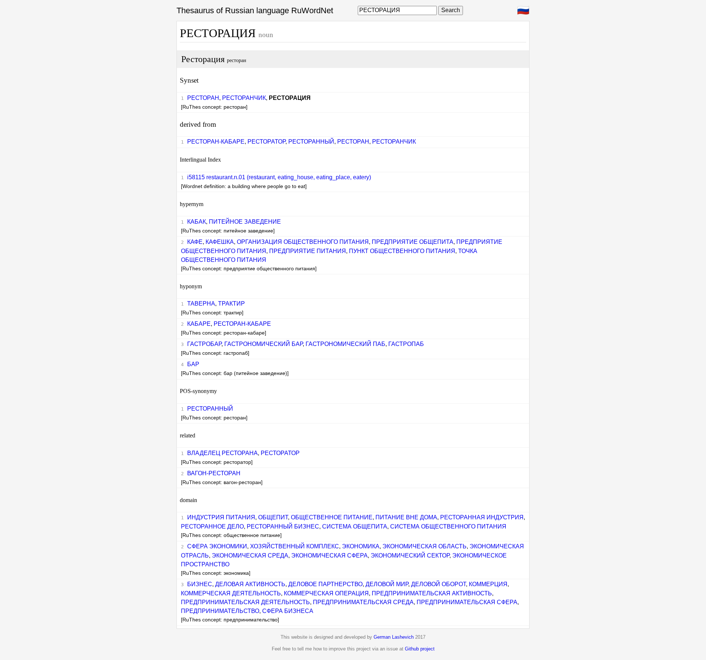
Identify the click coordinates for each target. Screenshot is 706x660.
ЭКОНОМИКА (360, 546)
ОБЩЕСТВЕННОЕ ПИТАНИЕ (331, 517)
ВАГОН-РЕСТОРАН (213, 473)
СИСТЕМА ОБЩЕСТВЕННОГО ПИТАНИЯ (448, 526)
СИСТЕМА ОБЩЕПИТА (354, 526)
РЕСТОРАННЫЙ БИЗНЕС (283, 526)
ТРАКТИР (231, 303)
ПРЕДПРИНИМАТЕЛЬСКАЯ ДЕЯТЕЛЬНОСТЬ (245, 602)
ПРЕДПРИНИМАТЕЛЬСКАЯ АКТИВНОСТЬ (432, 593)
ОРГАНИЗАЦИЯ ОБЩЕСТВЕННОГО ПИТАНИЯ (303, 242)
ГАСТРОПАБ (406, 344)
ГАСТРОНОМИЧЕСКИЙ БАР (263, 344)
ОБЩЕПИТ (273, 517)
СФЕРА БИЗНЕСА (287, 611)
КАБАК (196, 222)
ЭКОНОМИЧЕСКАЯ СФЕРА (329, 555)
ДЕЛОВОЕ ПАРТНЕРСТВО (325, 584)
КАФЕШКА (220, 242)
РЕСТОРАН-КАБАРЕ (216, 141)
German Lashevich (394, 637)
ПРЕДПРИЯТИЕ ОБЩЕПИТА (412, 242)
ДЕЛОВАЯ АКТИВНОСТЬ (250, 584)
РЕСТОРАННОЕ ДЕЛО (212, 526)
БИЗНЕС (199, 584)
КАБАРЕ (199, 324)
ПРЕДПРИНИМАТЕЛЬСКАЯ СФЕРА (467, 602)
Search (450, 10)
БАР (193, 364)
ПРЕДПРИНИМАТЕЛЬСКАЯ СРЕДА (363, 602)
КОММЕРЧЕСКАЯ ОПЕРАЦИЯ (326, 593)
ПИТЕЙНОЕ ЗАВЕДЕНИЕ (245, 222)
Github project (420, 649)
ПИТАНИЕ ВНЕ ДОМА (406, 517)
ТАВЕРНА (201, 303)
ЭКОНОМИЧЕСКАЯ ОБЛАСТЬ (424, 546)
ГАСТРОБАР (204, 344)
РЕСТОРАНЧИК (244, 98)
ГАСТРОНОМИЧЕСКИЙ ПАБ (345, 344)
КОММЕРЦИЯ (488, 584)
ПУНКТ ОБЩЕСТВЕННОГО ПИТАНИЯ (402, 251)
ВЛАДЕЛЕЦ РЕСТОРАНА (222, 453)
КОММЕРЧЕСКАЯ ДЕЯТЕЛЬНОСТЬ (231, 593)
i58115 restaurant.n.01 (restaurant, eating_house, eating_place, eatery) (279, 177)
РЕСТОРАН (203, 98)
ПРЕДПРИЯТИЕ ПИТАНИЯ (307, 251)
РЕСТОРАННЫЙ (311, 141)
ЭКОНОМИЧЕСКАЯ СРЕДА (250, 555)
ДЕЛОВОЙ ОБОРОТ (438, 584)
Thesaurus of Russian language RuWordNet (254, 10)
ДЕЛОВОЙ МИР (387, 584)
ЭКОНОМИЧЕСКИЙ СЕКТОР (410, 555)
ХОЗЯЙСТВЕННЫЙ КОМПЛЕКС (294, 546)
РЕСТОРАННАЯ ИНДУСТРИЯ (482, 517)
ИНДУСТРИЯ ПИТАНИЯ (221, 517)
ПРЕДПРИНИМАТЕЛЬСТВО (220, 611)
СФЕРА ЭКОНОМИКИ (217, 546)
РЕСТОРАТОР (266, 141)
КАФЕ (195, 242)
